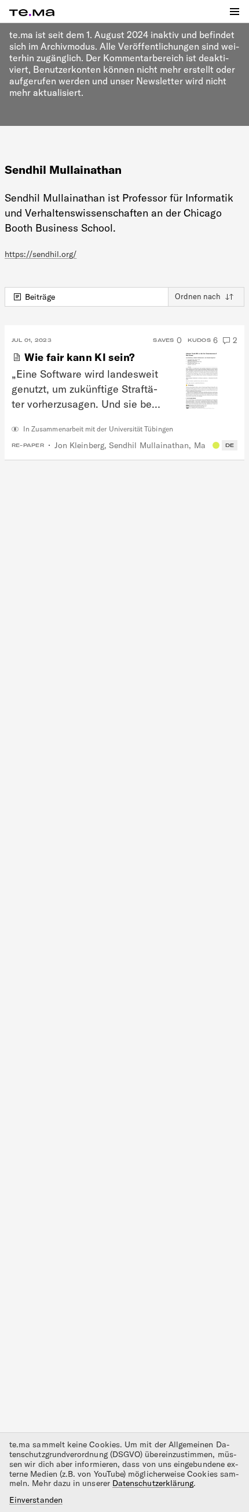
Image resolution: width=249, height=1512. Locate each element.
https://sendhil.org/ (40, 254)
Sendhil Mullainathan (149, 445)
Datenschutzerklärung (152, 1483)
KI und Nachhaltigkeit (216, 445)
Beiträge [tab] (40, 297)
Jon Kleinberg (79, 445)
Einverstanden (36, 1500)
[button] (234, 11)
